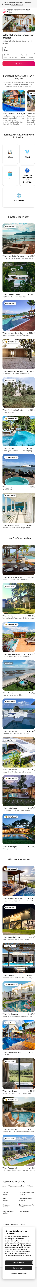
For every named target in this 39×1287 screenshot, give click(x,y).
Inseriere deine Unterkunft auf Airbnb (18, 11)
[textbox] (10, 57)
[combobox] (18, 50)
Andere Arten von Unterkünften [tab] (13, 1186)
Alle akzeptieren (18, 1263)
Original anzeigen (17, 5)
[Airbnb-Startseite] (4, 11)
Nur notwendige (18, 1268)
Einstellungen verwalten (19, 1273)
